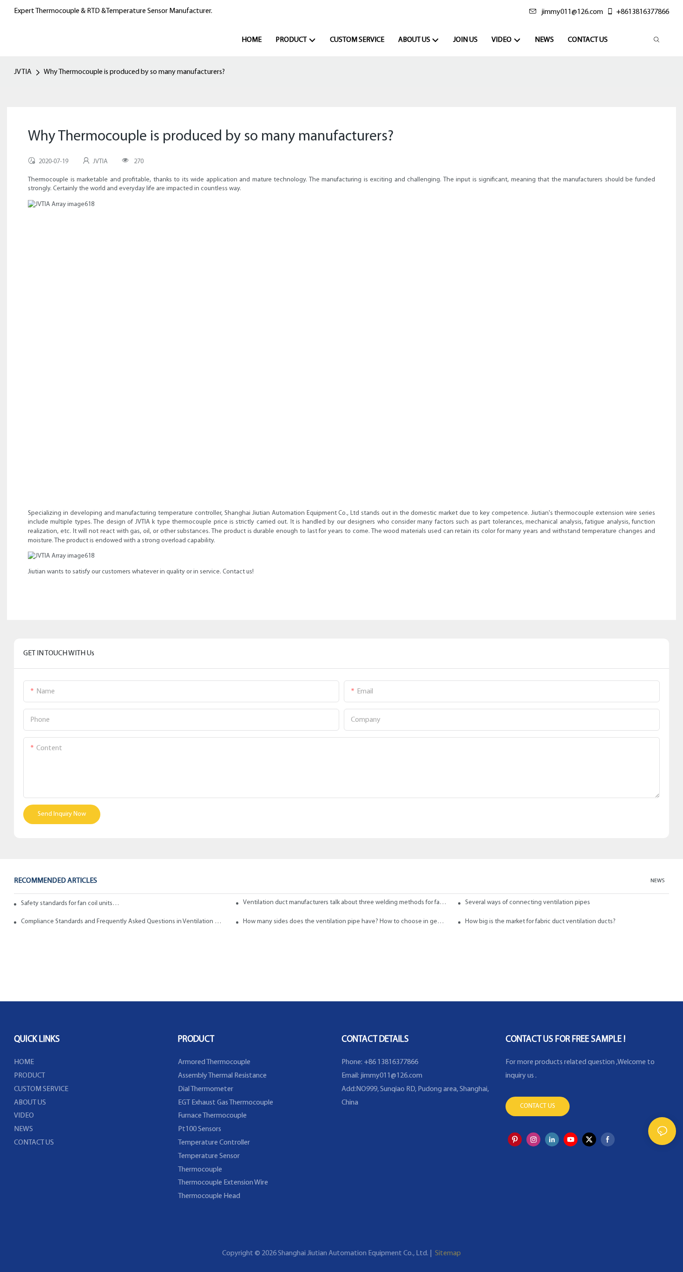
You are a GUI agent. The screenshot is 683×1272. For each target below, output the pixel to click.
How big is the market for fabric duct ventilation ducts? (540, 921)
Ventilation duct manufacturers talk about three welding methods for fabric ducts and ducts (345, 902)
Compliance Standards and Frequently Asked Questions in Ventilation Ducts (123, 921)
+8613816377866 (642, 12)
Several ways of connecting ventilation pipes (527, 902)
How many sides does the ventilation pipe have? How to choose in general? (345, 921)
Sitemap (447, 1253)
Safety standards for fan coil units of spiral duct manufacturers (70, 903)
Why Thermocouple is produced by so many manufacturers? (134, 72)
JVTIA (23, 72)
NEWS (657, 881)
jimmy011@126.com (572, 12)
